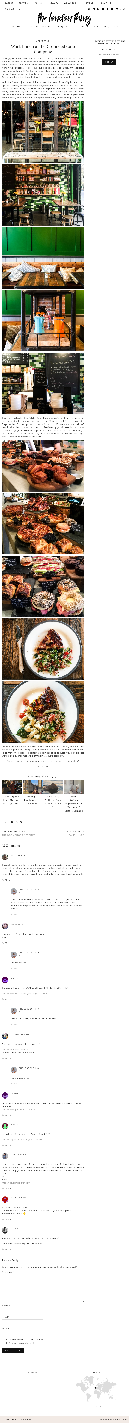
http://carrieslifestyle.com (15, 1049)
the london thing (64, 17)
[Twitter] (89, 9)
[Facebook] (103, 9)
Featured (43, 41)
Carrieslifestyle (20, 1034)
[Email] (112, 9)
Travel (23, 3)
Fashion (38, 3)
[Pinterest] (98, 9)
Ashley (14, 978)
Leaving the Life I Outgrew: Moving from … (12, 800)
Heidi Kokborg (19, 855)
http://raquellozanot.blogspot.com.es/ (22, 1139)
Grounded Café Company (34, 85)
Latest (9, 3)
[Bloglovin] (108, 9)
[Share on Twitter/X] (17, 822)
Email (5, 1317)
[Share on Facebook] (12, 822)
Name (6, 1305)
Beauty (53, 3)
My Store (87, 3)
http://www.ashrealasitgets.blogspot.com (24, 993)
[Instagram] (94, 9)
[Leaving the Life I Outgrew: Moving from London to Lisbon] (12, 787)
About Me (105, 3)
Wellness (70, 3)
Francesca (17, 924)
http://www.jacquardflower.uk (18, 1109)
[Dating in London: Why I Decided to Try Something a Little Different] (32, 787)
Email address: (109, 49)
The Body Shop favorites (18, 833)
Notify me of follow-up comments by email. (24, 1339)
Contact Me (12, 9)
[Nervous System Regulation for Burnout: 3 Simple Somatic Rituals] (74, 787)
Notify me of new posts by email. (19, 1343)
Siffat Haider (18, 1154)
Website (6, 1328)
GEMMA (15, 1093)
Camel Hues (75, 833)
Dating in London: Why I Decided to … (33, 800)
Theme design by (113, 1419)
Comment (8, 1272)
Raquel (15, 1124)
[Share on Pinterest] (21, 822)
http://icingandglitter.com (16, 1182)
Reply (8, 880)
